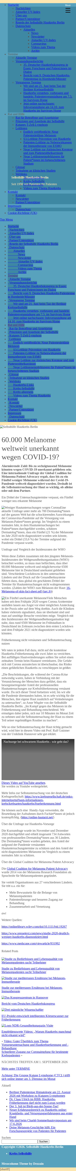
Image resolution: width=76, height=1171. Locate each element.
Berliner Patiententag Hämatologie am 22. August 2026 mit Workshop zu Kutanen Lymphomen (39, 1093)
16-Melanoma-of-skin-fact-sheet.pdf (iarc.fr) (36, 589)
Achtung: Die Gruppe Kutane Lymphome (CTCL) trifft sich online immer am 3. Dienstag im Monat (36, 1077)
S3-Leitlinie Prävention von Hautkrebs (47, 138)
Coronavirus (38, 43)
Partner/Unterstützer (28, 19)
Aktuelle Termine (26, 57)
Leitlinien (21, 128)
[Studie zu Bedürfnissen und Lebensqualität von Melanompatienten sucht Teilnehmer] (38, 962)
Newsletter (37, 36)
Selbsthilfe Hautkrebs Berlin (30, 177)
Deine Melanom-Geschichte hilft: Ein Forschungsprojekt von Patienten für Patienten (37, 1129)
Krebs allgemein (23, 392)
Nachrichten (23, 8)
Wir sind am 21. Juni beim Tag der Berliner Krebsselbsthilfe (44, 87)
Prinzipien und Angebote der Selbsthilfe (40, 121)
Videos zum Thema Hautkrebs (32, 395)
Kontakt (13, 191)
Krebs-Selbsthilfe (23, 388)
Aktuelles (29, 29)
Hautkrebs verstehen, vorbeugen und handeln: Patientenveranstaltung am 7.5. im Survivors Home (47, 96)
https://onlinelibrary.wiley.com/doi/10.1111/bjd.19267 (34, 926)
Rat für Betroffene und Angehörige (37, 117)
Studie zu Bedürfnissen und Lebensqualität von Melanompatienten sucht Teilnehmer (31, 970)
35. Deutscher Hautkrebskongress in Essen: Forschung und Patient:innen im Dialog (47, 68)
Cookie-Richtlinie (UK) (22, 213)
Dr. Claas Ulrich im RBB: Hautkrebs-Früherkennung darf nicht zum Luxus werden (37, 1101)
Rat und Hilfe (16, 325)
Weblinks (21, 174)
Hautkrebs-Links (23, 385)
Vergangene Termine (28, 82)
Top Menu (6, 219)
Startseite (13, 4)
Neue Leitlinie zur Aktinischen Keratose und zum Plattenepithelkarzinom (48, 151)
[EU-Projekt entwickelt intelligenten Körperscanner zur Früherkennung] (22, 1009)
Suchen (6, 1137)
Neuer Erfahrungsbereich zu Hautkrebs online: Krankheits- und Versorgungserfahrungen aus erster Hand (40, 1113)
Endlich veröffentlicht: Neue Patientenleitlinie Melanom (40, 133)
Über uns (21, 15)
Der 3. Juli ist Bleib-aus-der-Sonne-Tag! (33, 1106)
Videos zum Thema (43, 47)
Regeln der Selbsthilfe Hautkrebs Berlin (40, 22)
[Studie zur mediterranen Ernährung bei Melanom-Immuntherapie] (38, 981)
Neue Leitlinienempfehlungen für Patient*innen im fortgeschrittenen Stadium (44, 160)
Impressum (14, 205)
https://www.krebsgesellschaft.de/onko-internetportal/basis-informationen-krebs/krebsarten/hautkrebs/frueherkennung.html (37, 800)
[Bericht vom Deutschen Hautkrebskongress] (25, 997)
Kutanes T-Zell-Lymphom (32, 124)
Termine (13, 275)
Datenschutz (23, 26)
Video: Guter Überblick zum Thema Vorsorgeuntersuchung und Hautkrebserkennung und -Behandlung (35, 1045)
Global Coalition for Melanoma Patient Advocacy (37, 868)
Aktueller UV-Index (28, 12)
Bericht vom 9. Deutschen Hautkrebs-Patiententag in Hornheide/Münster (46, 77)
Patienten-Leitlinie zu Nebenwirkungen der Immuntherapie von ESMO (47, 144)
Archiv (35, 50)
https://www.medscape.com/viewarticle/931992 (31, 943)
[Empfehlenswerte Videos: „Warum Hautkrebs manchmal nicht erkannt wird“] (27, 1025)
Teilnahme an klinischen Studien (36, 170)
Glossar (20, 167)
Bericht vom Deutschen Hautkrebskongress (28, 1003)
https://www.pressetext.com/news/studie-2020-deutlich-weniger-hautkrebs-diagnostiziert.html (36, 935)
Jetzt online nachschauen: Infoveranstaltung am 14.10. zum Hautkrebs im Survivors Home (43, 107)
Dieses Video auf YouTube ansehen (23, 782)
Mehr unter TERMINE (16, 1068)
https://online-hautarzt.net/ (37, 817)
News (34, 33)
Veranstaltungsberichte (29, 61)
